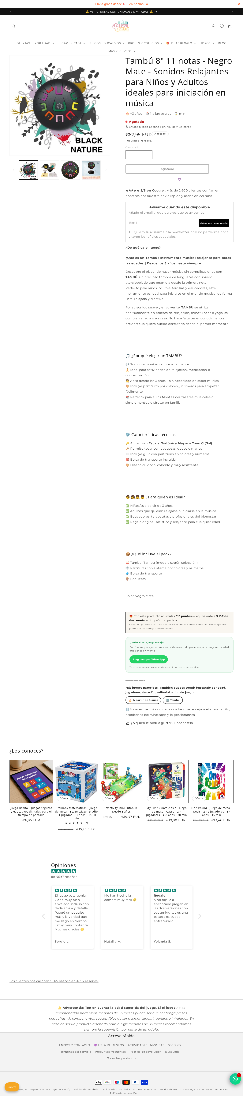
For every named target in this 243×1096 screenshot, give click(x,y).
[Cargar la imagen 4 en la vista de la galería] (91, 169)
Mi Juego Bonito (34, 1089)
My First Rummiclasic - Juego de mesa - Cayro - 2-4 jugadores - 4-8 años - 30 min (166, 811)
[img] (123, 871)
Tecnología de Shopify (57, 1089)
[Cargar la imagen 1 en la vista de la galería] (28, 169)
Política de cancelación (123, 1093)
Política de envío (169, 1089)
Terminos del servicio (76, 1052)
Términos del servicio (144, 1089)
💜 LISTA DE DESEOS (109, 1045)
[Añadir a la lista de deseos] (179, 179)
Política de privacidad (115, 1089)
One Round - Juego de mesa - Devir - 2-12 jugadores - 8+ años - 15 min (211, 811)
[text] (121, 4)
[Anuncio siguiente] (232, 11)
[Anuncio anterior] (11, 11)
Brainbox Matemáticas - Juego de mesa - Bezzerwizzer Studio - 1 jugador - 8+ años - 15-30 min (76, 813)
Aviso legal (189, 1089)
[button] (13, 26)
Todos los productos (121, 1058)
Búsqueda (172, 1052)
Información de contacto (213, 1089)
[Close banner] (239, 4)
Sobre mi (174, 1045)
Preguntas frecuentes (110, 1052)
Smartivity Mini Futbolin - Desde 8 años (121, 809)
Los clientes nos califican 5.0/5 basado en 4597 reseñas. (54, 981)
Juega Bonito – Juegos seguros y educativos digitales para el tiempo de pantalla (31, 811)
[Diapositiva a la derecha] (106, 170)
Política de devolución (146, 1052)
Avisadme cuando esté (214, 223)
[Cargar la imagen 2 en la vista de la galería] (49, 169)
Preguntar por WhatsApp (149, 659)
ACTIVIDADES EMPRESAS (146, 1045)
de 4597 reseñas (64, 877)
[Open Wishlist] (222, 26)
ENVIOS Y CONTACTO (74, 1045)
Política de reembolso (86, 1089)
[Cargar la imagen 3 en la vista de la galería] (70, 169)
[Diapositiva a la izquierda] (13, 170)
